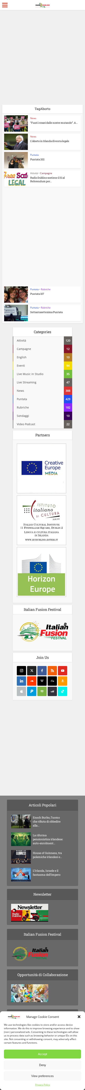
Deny (42, 1065)
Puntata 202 (37, 159)
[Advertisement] (42, 59)
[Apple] (21, 691)
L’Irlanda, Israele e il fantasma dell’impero (46, 873)
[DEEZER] (52, 691)
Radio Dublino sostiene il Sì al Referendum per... (47, 179)
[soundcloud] (31, 681)
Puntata (34, 155)
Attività (34, 173)
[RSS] (52, 670)
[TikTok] (62, 691)
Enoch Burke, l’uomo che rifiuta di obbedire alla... (46, 821)
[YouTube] (62, 670)
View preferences (42, 1076)
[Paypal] (31, 691)
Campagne (46, 173)
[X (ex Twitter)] (31, 670)
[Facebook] (42, 670)
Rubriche (46, 289)
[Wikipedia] (42, 681)
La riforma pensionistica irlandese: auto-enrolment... (48, 839)
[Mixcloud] (52, 681)
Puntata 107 (37, 294)
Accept (42, 1054)
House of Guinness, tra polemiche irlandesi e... (47, 855)
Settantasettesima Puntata (46, 312)
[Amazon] (62, 681)
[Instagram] (21, 670)
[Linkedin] (21, 681)
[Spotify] (42, 691)
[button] (79, 1017)
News (33, 118)
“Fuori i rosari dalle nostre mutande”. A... (54, 122)
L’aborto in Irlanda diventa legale (49, 141)
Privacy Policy (42, 1084)
